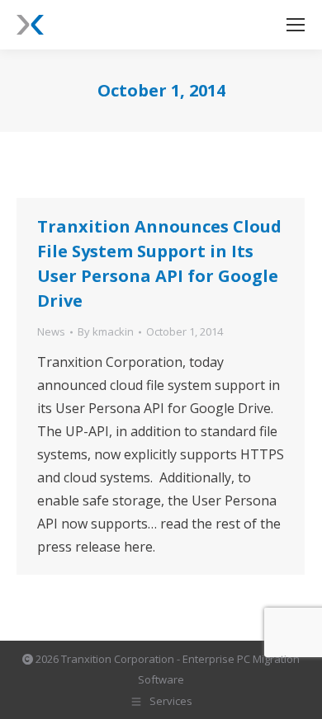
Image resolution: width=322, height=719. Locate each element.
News (51, 331)
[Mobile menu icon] (295, 25)
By (106, 331)
